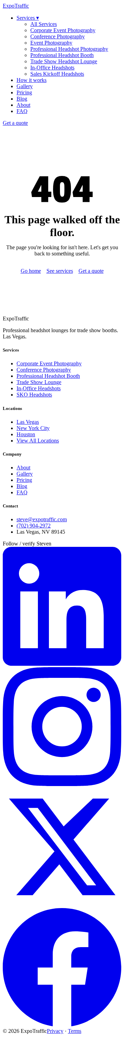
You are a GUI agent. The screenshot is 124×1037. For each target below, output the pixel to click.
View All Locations (38, 440)
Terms (74, 1031)
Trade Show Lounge (39, 382)
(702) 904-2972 (34, 526)
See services (59, 271)
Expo (16, 6)
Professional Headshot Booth (62, 55)
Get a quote (15, 123)
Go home (31, 271)
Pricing (24, 92)
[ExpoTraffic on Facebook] (62, 1025)
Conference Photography (57, 36)
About (23, 105)
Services (28, 18)
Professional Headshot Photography (69, 49)
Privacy (55, 1031)
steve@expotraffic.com (42, 519)
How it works (31, 80)
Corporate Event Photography (62, 30)
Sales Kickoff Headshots (57, 74)
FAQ (22, 111)
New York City (33, 428)
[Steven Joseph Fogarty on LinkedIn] (62, 664)
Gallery (25, 86)
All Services (43, 24)
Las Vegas (28, 422)
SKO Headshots (34, 395)
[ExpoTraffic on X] (62, 904)
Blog (22, 99)
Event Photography (51, 43)
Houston (26, 434)
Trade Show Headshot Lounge (63, 61)
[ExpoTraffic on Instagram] (62, 784)
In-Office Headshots (52, 68)
